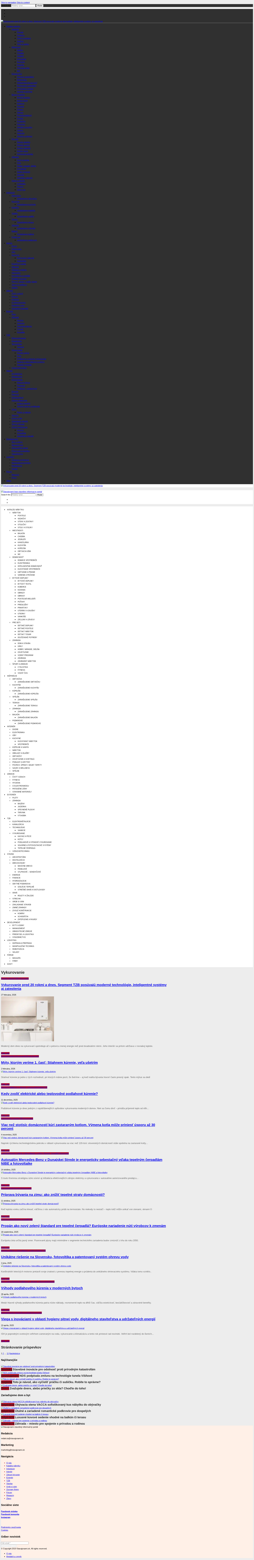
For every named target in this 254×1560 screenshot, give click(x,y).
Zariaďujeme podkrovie (27, 240)
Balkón (20, 50)
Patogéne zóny (18, 305)
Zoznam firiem (12, 1489)
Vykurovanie (17, 350)
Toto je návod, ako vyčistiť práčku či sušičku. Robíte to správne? (57, 1382)
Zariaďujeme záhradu (26, 228)
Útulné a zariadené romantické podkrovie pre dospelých (53, 1411)
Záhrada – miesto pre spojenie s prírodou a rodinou (50, 1423)
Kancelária (21, 59)
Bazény (20, 320)
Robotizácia (17, 466)
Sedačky (21, 35)
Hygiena (15, 299)
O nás (9, 1463)
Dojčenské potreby (25, 154)
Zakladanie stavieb (20, 421)
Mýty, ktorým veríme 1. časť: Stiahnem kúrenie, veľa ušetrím (49, 1063)
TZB (8, 335)
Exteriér (9, 311)
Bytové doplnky (18, 95)
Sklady (15, 469)
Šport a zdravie (18, 181)
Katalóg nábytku (13, 26)
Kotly (19, 356)
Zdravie (9, 291)
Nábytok (15, 29)
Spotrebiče (21, 261)
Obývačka (16, 196)
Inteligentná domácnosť (27, 83)
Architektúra (17, 374)
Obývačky (16, 273)
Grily (19, 163)
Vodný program (23, 172)
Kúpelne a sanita (19, 264)
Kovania (20, 106)
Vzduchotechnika (19, 368)
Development (12, 439)
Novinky (4, 978)
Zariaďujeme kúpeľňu (26, 210)
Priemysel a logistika (21, 451)
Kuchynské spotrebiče (26, 86)
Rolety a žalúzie (24, 412)
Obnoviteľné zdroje (20, 448)
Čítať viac (5, 1053)
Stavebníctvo (17, 454)
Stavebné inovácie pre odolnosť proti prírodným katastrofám (54, 1369)
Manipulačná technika (21, 463)
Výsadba (21, 332)
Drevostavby (17, 380)
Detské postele (23, 145)
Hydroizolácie (17, 397)
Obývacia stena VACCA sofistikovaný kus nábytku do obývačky (58, 1404)
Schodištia (21, 433)
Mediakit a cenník (14, 1556)
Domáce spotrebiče (25, 77)
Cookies (4, 1530)
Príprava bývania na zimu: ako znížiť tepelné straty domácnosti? (53, 1195)
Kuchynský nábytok (25, 258)
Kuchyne (15, 255)
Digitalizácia (17, 377)
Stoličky (20, 41)
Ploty (14, 314)
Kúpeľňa (20, 65)
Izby (13, 252)
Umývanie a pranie (25, 89)
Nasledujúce (14, 1353)
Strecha (15, 415)
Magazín (15, 475)
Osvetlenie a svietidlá (21, 276)
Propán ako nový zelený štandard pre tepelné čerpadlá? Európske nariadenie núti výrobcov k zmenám (83, 1226)
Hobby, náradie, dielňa (26, 166)
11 (8, 1353)
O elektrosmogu (19, 302)
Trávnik (20, 329)
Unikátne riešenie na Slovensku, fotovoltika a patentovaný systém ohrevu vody (65, 1257)
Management (17, 445)
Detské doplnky (23, 142)
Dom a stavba (23, 160)
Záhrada (15, 157)
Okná (14, 409)
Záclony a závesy (24, 136)
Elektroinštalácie (19, 338)
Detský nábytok (24, 148)
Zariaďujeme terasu (25, 222)
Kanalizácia (17, 341)
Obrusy (20, 112)
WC (18, 71)
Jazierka (20, 323)
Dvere (14, 246)
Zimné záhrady (18, 424)
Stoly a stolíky (23, 44)
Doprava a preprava (20, 460)
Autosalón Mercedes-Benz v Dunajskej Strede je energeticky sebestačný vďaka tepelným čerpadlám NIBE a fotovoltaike (81, 1161)
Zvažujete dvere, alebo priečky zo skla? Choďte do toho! (48, 1388)
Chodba (20, 53)
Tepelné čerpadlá (24, 365)
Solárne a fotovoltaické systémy (31, 362)
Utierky (20, 130)
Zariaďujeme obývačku (27, 198)
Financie (15, 394)
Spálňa (15, 213)
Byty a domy (17, 442)
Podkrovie (16, 237)
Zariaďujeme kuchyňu (26, 204)
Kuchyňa (21, 62)
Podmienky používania (11, 1527)
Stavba (9, 371)
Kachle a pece (23, 353)
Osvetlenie (21, 169)
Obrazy (20, 109)
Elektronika (22, 80)
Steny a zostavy (24, 38)
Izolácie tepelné (23, 403)
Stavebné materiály (20, 308)
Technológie (17, 344)
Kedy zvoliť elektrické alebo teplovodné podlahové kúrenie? (49, 1094)
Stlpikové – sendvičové (27, 388)
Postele (20, 32)
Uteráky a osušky (24, 127)
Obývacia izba (23, 68)
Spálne (15, 287)
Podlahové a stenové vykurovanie (31, 359)
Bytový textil (22, 100)
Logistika (10, 457)
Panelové (21, 386)
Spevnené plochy (24, 326)
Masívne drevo (23, 382)
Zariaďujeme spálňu (25, 216)
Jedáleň (20, 56)
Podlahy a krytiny (19, 279)
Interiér (9, 243)
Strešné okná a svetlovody (28, 406)
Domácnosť (17, 74)
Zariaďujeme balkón (25, 234)
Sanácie (20, 347)
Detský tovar (22, 151)
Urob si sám (17, 418)
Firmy (14, 477)
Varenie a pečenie (24, 92)
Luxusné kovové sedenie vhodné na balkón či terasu (50, 1417)
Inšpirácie (10, 192)
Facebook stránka (9, 1511)
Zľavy (8, 481)
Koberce (20, 103)
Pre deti (15, 139)
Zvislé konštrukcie (19, 427)
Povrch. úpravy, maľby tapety (24, 282)
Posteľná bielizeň (24, 115)
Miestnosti (16, 47)
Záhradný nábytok (25, 178)
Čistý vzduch (17, 293)
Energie (15, 391)
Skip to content (23, 2)
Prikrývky (21, 124)
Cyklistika (21, 184)
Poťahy (20, 118)
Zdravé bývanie (32, 1056)
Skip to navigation (8, 2)
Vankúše (20, 133)
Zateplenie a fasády (25, 436)
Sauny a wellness (19, 285)
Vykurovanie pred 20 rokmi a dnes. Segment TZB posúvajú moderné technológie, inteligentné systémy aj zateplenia (84, 987)
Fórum (9, 472)
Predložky (21, 121)
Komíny (20, 430)
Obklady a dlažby (19, 270)
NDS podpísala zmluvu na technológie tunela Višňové (56, 1375)
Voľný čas (21, 190)
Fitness (20, 187)
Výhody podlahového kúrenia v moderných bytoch (42, 1288)
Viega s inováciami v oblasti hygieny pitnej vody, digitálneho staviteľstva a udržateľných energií (78, 1319)
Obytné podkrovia (19, 400)
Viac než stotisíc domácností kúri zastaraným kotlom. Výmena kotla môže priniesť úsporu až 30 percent (78, 1127)
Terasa (14, 219)
